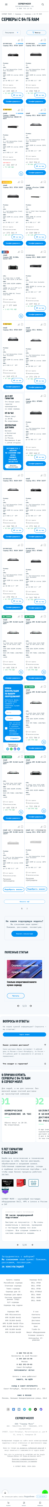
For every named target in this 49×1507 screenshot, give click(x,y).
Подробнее (29, 1496)
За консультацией (13, 1267)
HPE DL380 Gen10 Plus (13, 1323)
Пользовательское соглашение (24, 1461)
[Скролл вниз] (5, 1493)
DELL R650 (36, 1297)
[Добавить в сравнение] (18, 40)
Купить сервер (13, 1280)
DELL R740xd (36, 1291)
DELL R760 (36, 1283)
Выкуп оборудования (36, 1332)
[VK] (13, 1409)
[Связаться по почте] (18, 749)
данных (12, 730)
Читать (15, 996)
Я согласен (41, 1496)
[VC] (8, 1409)
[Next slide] (30, 1006)
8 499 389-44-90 (24, 1359)
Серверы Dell (36, 1280)
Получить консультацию (13, 466)
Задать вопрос (24, 1034)
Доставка (36, 1320)
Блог (36, 1326)
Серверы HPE (13, 1311)
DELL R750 (36, 1286)
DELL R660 (36, 1294)
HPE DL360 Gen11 (13, 1320)
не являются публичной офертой (30, 1448)
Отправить (14, 738)
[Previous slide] (18, 1006)
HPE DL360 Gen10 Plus (13, 1326)
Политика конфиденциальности (24, 1459)
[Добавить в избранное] (22, 40)
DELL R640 (36, 1300)
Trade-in (36, 1329)
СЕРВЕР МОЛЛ (20, 1466)
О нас (36, 1311)
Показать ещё (24, 901)
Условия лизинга (36, 1335)
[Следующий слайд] (32, 1245)
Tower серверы (13, 1289)
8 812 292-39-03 (24, 1364)
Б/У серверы (13, 1302)
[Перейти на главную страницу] (24, 4)
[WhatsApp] (11, 749)
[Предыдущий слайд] (18, 1245)
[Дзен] (35, 1409)
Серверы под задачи (13, 1305)
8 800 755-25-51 (24, 8)
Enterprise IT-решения (36, 1339)
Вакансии (36, 1323)
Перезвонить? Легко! (24, 1370)
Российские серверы (13, 1283)
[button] (12, 32)
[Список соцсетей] (45, 1493)
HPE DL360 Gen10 (13, 1332)
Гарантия (36, 1317)
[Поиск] (43, 4)
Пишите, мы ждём (24, 1379)
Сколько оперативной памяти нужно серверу (21, 984)
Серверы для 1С (13, 1291)
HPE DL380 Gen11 (13, 1317)
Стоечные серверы (13, 1286)
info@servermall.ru (24, 6)
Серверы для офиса (13, 1294)
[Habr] (19, 1409)
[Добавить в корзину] (21, 173)
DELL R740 (36, 1289)
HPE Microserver (13, 1314)
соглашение (13, 734)
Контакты (36, 1314)
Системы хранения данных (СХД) (13, 1298)
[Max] (15, 749)
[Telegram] (7, 749)
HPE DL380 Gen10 (13, 1329)
